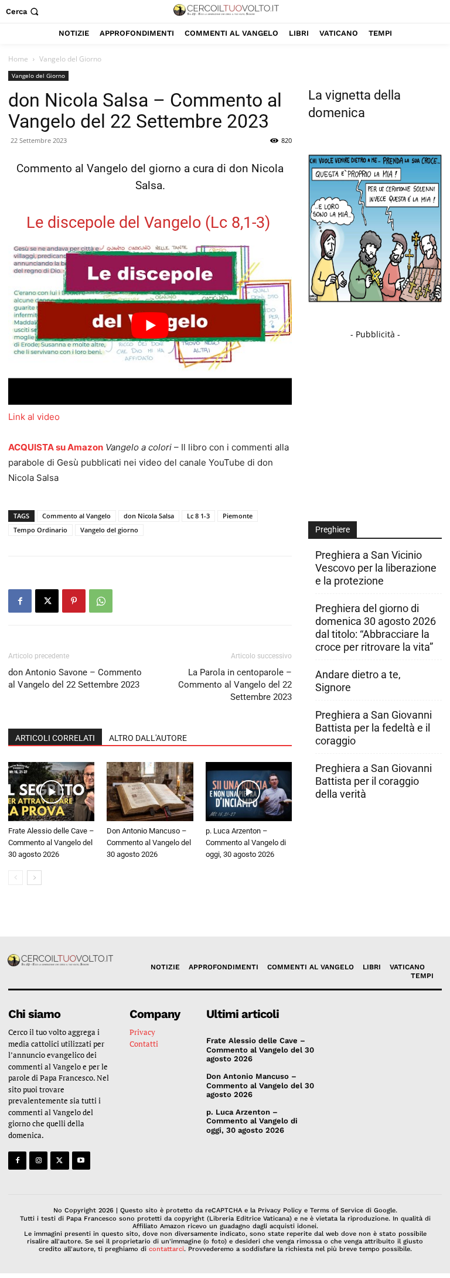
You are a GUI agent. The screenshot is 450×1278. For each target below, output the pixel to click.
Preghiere (332, 529)
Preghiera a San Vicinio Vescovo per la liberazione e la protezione (376, 568)
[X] (47, 601)
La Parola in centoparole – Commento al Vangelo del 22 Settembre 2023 (235, 684)
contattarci (166, 1249)
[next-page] (34, 877)
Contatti (143, 1043)
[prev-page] (15, 877)
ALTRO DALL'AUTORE (148, 738)
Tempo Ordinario (40, 529)
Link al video (34, 416)
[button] (23, 11)
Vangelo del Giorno (38, 75)
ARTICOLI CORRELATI (55, 738)
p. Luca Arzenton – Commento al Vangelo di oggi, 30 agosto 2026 (246, 842)
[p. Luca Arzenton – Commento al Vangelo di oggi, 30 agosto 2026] (249, 791)
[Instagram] (38, 1160)
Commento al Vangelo (76, 515)
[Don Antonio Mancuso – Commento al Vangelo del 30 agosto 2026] (150, 791)
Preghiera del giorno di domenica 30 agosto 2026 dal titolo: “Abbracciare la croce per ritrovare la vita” (375, 627)
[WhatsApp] (100, 601)
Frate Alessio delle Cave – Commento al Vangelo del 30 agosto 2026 (51, 842)
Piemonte (238, 515)
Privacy (142, 1032)
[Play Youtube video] (150, 325)
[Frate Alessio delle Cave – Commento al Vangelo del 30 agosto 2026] (51, 791)
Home (18, 59)
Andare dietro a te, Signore (358, 680)
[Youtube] (81, 1160)
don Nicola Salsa (149, 515)
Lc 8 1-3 (198, 515)
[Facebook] (20, 601)
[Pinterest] (74, 601)
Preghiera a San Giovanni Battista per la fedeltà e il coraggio (373, 728)
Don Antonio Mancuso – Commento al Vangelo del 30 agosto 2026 (149, 842)
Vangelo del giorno (109, 529)
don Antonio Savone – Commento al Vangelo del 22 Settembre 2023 (75, 678)
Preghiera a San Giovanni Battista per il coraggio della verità (373, 781)
